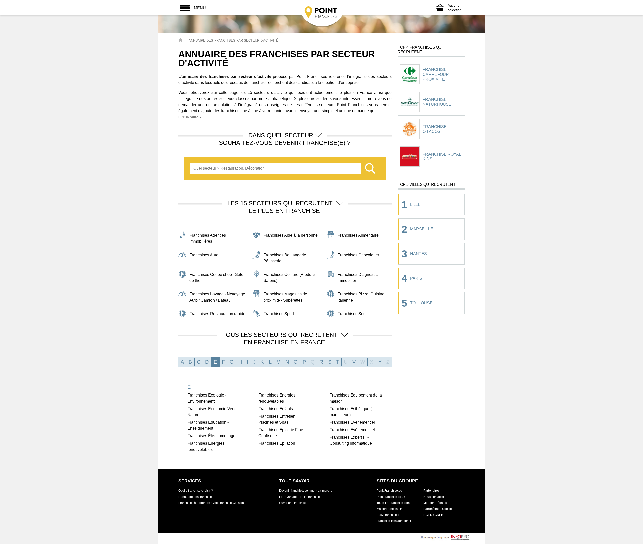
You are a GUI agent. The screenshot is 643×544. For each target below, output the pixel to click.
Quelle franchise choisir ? (195, 490)
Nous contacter (433, 497)
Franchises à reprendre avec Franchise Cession (211, 503)
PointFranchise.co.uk (391, 497)
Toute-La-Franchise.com (393, 503)
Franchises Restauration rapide (217, 314)
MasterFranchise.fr (389, 509)
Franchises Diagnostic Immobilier (358, 277)
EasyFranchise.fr (388, 515)
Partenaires (431, 490)
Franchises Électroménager (212, 436)
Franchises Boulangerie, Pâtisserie (285, 258)
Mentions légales (435, 503)
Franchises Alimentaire (358, 235)
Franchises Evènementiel (352, 422)
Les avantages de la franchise (299, 497)
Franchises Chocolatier (358, 255)
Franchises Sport (278, 314)
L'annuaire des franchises (195, 497)
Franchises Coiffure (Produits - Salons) (290, 277)
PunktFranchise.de (389, 490)
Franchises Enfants (275, 409)
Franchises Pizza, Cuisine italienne (361, 297)
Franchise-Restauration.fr (394, 521)
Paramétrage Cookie (437, 509)
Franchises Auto (203, 255)
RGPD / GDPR (433, 515)
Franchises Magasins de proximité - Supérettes (285, 297)
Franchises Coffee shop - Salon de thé (217, 277)
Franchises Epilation (276, 443)
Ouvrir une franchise (293, 503)
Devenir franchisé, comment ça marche (305, 490)
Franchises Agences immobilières (207, 238)
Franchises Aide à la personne (290, 235)
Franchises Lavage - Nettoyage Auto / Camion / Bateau (217, 297)
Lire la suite (188, 117)
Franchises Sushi (353, 314)
